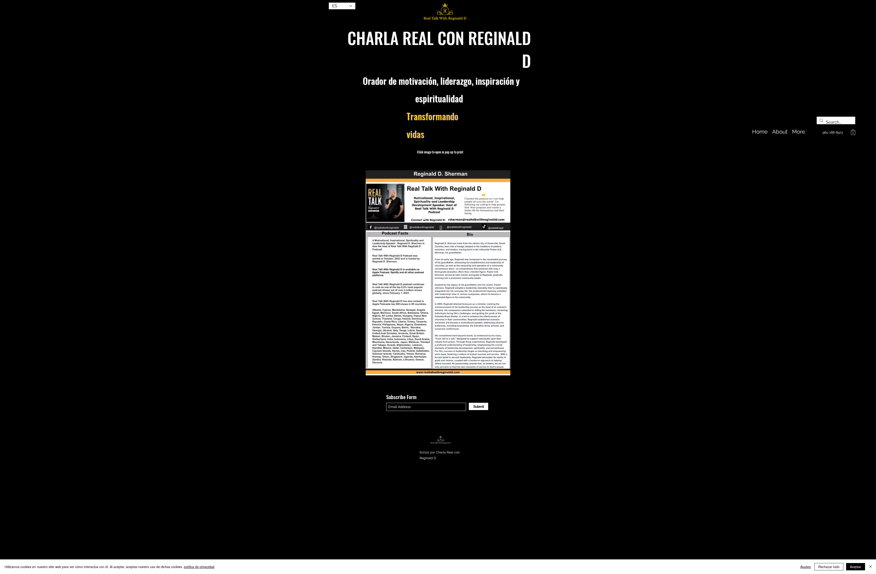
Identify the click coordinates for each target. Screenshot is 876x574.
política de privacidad (199, 566)
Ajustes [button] (805, 566)
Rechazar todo (829, 566)
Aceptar (855, 566)
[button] (853, 132)
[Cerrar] (870, 566)
